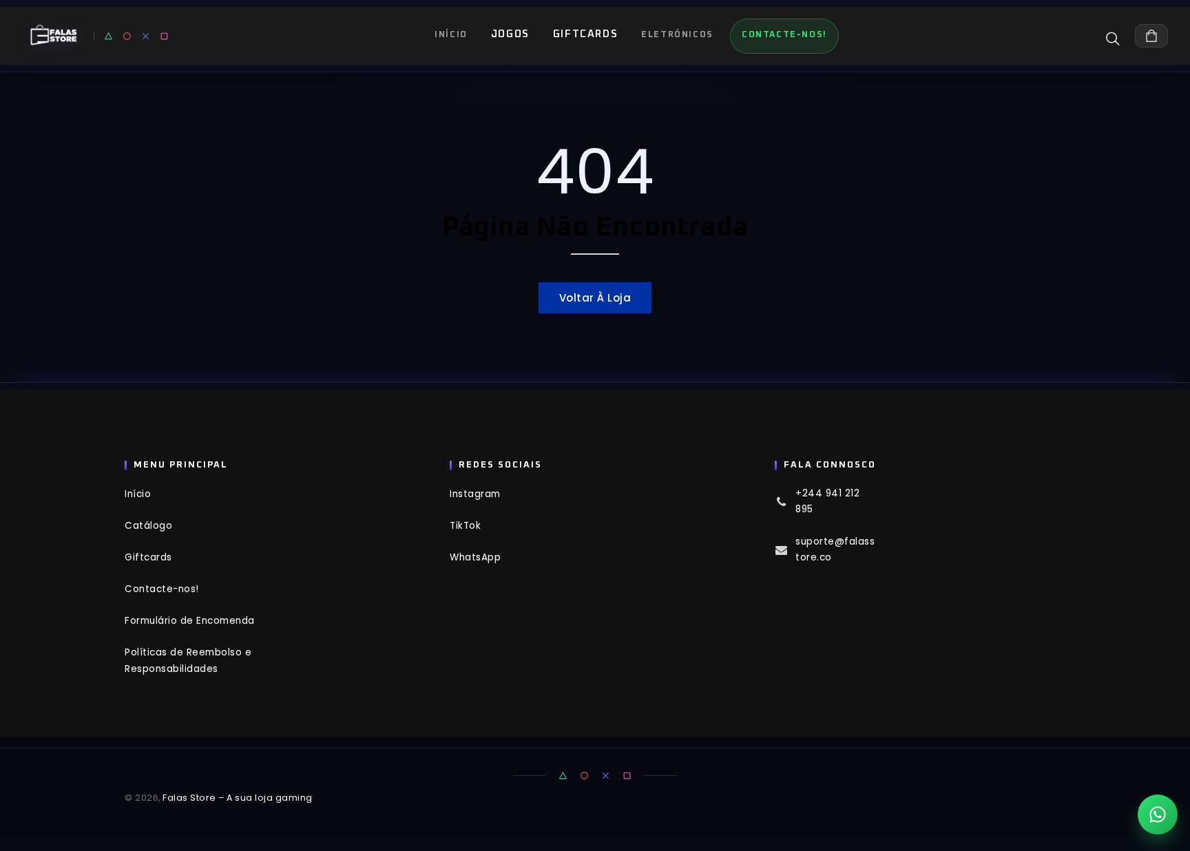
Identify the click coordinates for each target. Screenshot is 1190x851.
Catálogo (148, 525)
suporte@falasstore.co (835, 549)
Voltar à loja (595, 298)
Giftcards (585, 34)
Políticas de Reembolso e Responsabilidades (188, 660)
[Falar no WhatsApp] (1158, 814)
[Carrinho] (1151, 36)
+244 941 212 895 (827, 501)
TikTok (465, 525)
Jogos (510, 34)
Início (138, 494)
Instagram (475, 494)
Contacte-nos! (162, 589)
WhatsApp (475, 557)
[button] (1118, 38)
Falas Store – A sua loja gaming (238, 797)
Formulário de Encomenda (190, 620)
